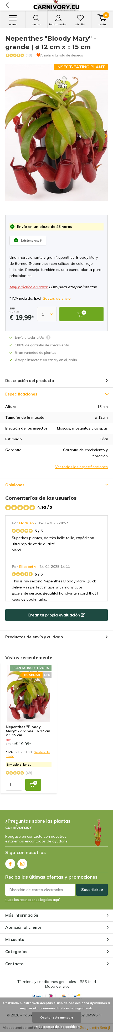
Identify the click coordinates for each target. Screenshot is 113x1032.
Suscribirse (92, 889)
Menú (13, 24)
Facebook (10, 864)
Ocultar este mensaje (56, 1017)
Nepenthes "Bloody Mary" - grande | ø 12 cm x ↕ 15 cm (28, 730)
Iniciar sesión (58, 24)
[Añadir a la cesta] (33, 785)
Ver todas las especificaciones (81, 466)
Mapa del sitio (57, 986)
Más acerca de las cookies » (58, 1027)
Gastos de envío (57, 298)
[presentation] (102, 136)
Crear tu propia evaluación (54, 615)
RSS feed (88, 981)
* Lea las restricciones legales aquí (32, 900)
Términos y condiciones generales (46, 981)
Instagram (22, 864)
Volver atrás (7, 5)
